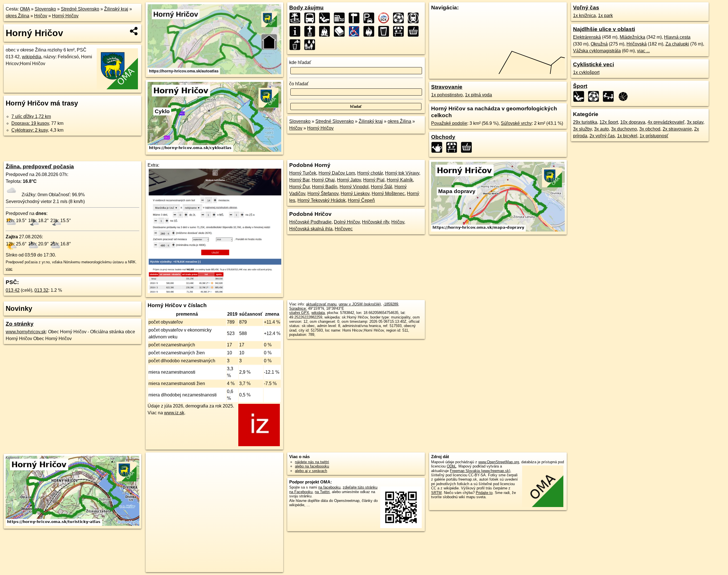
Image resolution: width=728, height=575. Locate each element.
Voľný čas (586, 8)
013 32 (41, 290)
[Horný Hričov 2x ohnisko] (326, 31)
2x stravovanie (677, 129)
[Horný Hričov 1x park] (311, 44)
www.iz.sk (174, 412)
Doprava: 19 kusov (30, 123)
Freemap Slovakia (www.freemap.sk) (480, 471)
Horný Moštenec (388, 193)
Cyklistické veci (593, 64)
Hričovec (344, 228)
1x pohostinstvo (447, 94)
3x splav (695, 122)
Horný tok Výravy (402, 173)
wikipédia (31, 56)
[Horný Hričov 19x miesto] (296, 18)
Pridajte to (484, 493)
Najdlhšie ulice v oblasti (604, 29)
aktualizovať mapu (321, 304)
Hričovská (636, 44)
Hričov (40, 15)
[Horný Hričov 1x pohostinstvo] (385, 31)
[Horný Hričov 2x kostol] (311, 31)
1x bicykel (627, 135)
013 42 (13, 290)
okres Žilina (17, 15)
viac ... (643, 50)
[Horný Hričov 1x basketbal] (625, 96)
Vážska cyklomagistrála (597, 50)
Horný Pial (373, 179)
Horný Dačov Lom (336, 173)
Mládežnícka (632, 37)
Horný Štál (381, 186)
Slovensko (45, 9)
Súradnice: (298, 308)
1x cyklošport (586, 72)
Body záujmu (306, 8)
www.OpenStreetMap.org (498, 462)
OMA (25, 9)
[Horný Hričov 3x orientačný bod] (356, 18)
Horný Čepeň (361, 200)
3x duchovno (624, 129)
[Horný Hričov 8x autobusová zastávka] (311, 18)
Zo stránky (20, 324)
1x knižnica (584, 15)
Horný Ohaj (323, 179)
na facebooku (329, 487)
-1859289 (390, 304)
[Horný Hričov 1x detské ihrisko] (610, 96)
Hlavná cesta (677, 37)
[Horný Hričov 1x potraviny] (415, 31)
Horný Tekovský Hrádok (321, 200)
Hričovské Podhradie (310, 222)
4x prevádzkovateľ (666, 122)
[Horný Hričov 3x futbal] (400, 18)
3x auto (601, 129)
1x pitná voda (478, 94)
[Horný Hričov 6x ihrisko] (326, 18)
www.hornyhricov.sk (26, 331)
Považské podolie (449, 123)
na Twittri (322, 492)
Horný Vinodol (354, 186)
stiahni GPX (299, 313)
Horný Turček (302, 173)
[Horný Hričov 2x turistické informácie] (296, 31)
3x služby (582, 129)
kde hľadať (300, 62)
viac (9, 269)
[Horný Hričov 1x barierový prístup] (356, 31)
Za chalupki (677, 44)
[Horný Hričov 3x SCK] (385, 18)
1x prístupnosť (654, 135)
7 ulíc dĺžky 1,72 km (31, 116)
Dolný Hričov (347, 222)
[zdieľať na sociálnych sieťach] (134, 31)
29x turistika (585, 122)
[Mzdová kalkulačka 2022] (214, 291)
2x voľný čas (602, 135)
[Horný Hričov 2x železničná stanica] (415, 18)
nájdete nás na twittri (312, 462)
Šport (580, 86)
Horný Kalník (400, 179)
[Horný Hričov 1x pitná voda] (296, 44)
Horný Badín (324, 186)
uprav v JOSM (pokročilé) (360, 304)
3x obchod (649, 129)
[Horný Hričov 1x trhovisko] (400, 31)
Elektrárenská (587, 37)
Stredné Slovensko (80, 9)
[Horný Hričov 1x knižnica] (341, 31)
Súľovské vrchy (516, 123)
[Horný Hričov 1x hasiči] (370, 31)
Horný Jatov (349, 179)
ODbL (451, 466)
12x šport (608, 122)
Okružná (599, 44)
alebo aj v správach (311, 471)
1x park (605, 15)
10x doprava (632, 122)
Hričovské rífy (375, 222)
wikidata (318, 313)
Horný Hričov (65, 15)
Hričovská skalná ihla (310, 228)
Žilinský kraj (116, 9)
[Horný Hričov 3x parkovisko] (370, 18)
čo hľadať (299, 83)
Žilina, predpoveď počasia (40, 166)
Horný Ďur (299, 186)
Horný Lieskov (355, 193)
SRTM (436, 493)
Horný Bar (299, 179)
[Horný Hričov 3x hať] (341, 18)
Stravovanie (446, 87)
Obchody (443, 137)
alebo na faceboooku (312, 466)
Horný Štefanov (322, 193)
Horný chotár (370, 173)
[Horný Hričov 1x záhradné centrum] (438, 147)
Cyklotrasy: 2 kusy (29, 130)
